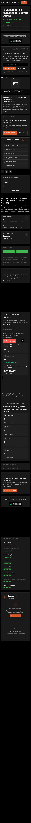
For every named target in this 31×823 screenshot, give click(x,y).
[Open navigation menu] (28, 2)
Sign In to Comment (15, 615)
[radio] (15, 145)
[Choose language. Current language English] (19, 2)
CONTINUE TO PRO (9, 68)
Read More (5, 280)
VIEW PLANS (21, 68)
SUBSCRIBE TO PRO (10, 133)
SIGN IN (24, 2)
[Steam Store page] (10, 171)
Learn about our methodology (16, 403)
